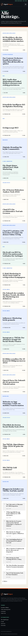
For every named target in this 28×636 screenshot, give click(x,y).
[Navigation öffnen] (25, 4)
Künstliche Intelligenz (5, 607)
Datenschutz (3, 625)
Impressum (3, 623)
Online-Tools (3, 613)
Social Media (3, 611)
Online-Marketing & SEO (5, 609)
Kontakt (2, 621)
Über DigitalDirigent (4, 619)
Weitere (5, 581)
